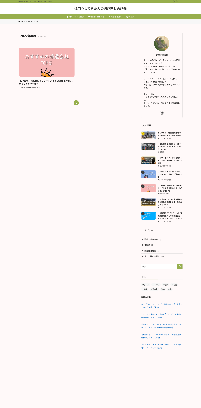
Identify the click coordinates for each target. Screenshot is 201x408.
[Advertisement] (162, 373)
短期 (169, 289)
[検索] (181, 1)
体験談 (148, 244)
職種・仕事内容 (152, 239)
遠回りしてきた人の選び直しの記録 (100, 8)
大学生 (144, 289)
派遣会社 (154, 289)
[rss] (177, 1)
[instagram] (173, 1)
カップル (145, 284)
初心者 (174, 284)
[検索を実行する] (180, 266)
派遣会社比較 (151, 250)
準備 (163, 289)
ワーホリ (156, 284)
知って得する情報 (154, 256)
